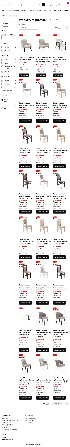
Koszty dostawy (6, 427)
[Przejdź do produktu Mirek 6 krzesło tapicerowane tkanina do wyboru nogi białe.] (61, 364)
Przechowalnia (29, 422)
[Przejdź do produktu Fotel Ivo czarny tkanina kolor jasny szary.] (61, 44)
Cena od (3, 34)
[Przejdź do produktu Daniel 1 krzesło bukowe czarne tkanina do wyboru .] (61, 181)
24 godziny (7, 80)
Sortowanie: (22, 24)
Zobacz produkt (25, 121)
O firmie (3, 437)
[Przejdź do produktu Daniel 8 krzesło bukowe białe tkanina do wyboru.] (27, 90)
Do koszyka (24, 75)
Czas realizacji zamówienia (9, 429)
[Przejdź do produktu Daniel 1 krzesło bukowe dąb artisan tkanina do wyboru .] (61, 135)
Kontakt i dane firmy (7, 439)
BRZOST (7, 47)
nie (5, 108)
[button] (43, 4)
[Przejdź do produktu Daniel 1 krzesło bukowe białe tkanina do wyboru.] (44, 181)
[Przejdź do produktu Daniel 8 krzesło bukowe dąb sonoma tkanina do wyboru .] (27, 226)
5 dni (5, 87)
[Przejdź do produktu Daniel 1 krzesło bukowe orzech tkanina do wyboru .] (27, 181)
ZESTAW (6, 71)
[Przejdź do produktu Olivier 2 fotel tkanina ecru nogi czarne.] (27, 44)
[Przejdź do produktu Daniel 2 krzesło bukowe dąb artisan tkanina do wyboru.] (61, 226)
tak (5, 105)
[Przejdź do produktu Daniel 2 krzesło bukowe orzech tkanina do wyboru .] (27, 272)
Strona (56, 27)
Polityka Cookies (6, 422)
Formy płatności (6, 426)
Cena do (12, 34)
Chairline (7, 50)
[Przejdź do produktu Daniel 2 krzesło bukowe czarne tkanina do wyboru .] (61, 272)
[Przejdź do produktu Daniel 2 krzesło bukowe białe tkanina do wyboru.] (44, 272)
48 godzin (7, 84)
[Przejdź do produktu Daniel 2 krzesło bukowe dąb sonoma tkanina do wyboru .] (44, 226)
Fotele (6, 63)
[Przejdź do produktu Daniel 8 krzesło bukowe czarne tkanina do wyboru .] (44, 90)
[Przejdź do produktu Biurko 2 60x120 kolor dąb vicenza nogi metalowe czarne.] (27, 317)
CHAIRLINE (4, 15)
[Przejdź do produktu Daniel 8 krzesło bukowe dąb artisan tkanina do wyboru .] (61, 90)
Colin (5, 59)
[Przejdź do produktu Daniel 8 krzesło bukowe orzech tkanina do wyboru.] (27, 135)
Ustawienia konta (30, 420)
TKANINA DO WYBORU (8, 67)
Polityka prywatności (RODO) (10, 420)
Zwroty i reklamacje (7, 424)
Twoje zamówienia (30, 418)
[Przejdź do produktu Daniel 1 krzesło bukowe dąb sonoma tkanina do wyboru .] (44, 135)
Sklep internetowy (33, 444)
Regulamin (4, 418)
